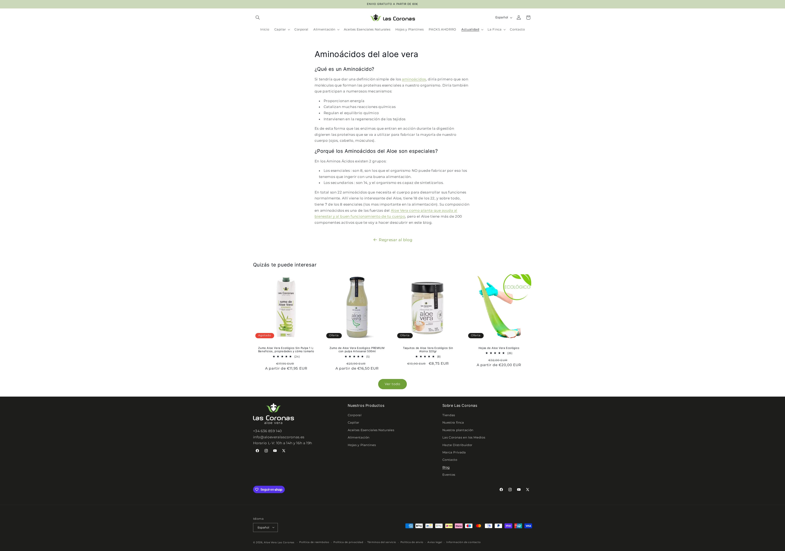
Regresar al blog (395, 239)
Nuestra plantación (457, 430)
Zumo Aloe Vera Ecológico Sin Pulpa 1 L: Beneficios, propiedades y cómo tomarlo (286, 349)
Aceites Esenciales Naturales (371, 430)
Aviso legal (434, 542)
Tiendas (448, 415)
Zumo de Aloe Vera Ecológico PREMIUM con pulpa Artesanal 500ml (357, 349)
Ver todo (392, 384)
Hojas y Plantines (362, 445)
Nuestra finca (453, 423)
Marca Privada (454, 452)
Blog (446, 467)
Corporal (355, 415)
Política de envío (411, 542)
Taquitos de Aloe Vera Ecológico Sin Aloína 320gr (428, 349)
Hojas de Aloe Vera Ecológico (499, 348)
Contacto (449, 460)
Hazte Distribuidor (457, 445)
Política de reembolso (314, 542)
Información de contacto (463, 542)
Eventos (448, 475)
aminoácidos (414, 79)
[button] (257, 17)
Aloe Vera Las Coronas (279, 542)
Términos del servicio (381, 542)
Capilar (353, 423)
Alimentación (359, 438)
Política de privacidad (348, 542)
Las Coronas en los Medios (463, 438)
